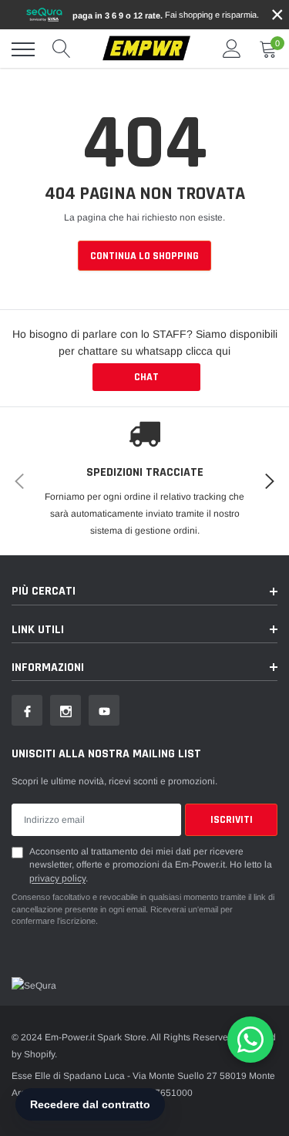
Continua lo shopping (144, 256)
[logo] (146, 49)
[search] (61, 49)
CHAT (146, 377)
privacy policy (57, 878)
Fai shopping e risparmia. (165, 15)
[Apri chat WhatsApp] (250, 1039)
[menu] (23, 49)
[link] (27, 710)
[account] (232, 49)
